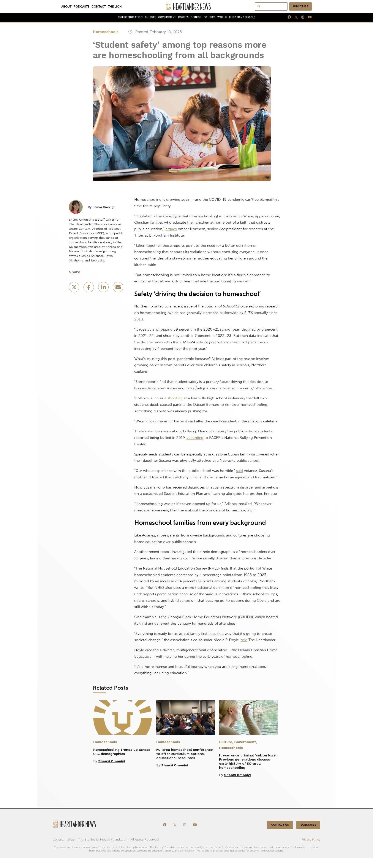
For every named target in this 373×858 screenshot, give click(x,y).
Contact (99, 6)
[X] (294, 17)
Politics (209, 17)
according (194, 437)
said (239, 470)
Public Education (130, 17)
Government (167, 17)
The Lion (115, 6)
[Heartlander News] (186, 6)
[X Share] (74, 289)
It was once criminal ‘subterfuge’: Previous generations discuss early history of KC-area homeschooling (248, 761)
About (66, 6)
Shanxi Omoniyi (103, 207)
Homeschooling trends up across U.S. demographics (121, 752)
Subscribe (300, 6)
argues (171, 229)
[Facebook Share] (89, 289)
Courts (183, 17)
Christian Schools (242, 17)
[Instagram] (301, 17)
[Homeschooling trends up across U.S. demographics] (122, 717)
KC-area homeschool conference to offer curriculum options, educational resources (184, 754)
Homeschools (106, 31)
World (222, 17)
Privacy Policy (311, 839)
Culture (150, 17)
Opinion (196, 17)
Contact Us (280, 824)
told (244, 640)
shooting (175, 398)
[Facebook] (287, 17)
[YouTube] (308, 17)
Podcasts (81, 6)
